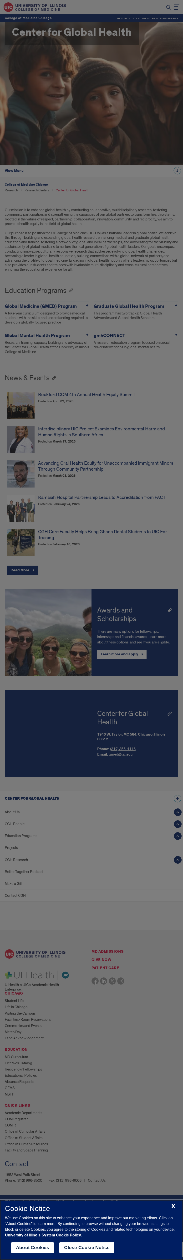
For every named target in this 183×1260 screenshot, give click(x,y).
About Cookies (32, 1247)
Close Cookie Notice (87, 1247)
